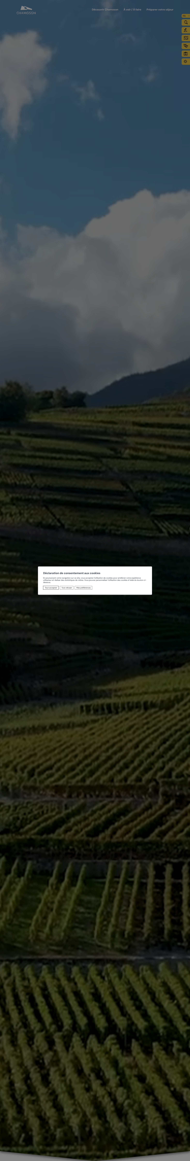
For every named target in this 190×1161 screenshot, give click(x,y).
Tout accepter (51, 588)
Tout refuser (67, 588)
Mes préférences (83, 588)
